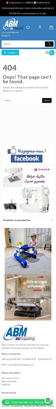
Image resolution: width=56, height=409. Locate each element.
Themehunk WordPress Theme (39, 406)
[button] (27, 402)
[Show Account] (40, 27)
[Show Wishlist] (29, 27)
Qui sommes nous (10, 378)
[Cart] (51, 27)
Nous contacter (9, 381)
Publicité (6, 384)
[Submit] (49, 44)
